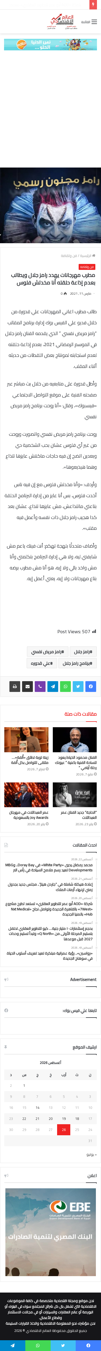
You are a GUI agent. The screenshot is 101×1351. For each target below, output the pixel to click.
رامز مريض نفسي (46, 651)
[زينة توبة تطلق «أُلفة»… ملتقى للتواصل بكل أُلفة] (26, 739)
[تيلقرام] (52, 686)
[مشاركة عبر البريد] (27, 686)
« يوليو (91, 1154)
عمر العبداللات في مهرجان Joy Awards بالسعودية (28, 815)
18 (77, 1118)
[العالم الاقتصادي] (62, 21)
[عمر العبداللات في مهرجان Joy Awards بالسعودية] (26, 794)
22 (24, 1118)
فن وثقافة (69, 255)
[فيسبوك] (90, 686)
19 (64, 1118)
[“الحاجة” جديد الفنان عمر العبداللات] (75, 794)
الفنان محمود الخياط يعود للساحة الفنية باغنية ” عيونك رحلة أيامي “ (76, 762)
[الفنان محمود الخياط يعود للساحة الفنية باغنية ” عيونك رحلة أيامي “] (75, 739)
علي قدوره (40, 663)
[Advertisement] (50, 108)
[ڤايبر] (40, 686)
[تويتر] (78, 686)
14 (37, 1107)
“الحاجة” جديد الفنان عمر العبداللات (79, 815)
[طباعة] (14, 686)
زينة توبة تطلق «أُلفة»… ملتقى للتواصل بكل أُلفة (29, 760)
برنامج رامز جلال (76, 663)
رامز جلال (82, 651)
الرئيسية (86, 255)
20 (51, 1118)
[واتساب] (65, 686)
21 (37, 1118)
